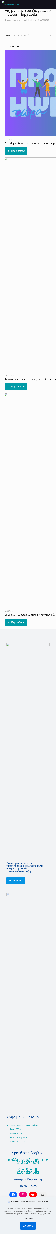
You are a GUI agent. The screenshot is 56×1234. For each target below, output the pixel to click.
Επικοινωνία (15, 880)
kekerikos (30, 20)
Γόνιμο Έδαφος (16, 1129)
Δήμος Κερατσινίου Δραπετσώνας (24, 1125)
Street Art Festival (17, 1142)
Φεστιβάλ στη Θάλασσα (20, 1137)
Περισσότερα (28, 1219)
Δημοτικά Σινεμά (17, 1133)
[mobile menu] (52, 4)
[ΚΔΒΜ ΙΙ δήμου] (10, 4)
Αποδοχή (28, 1226)
